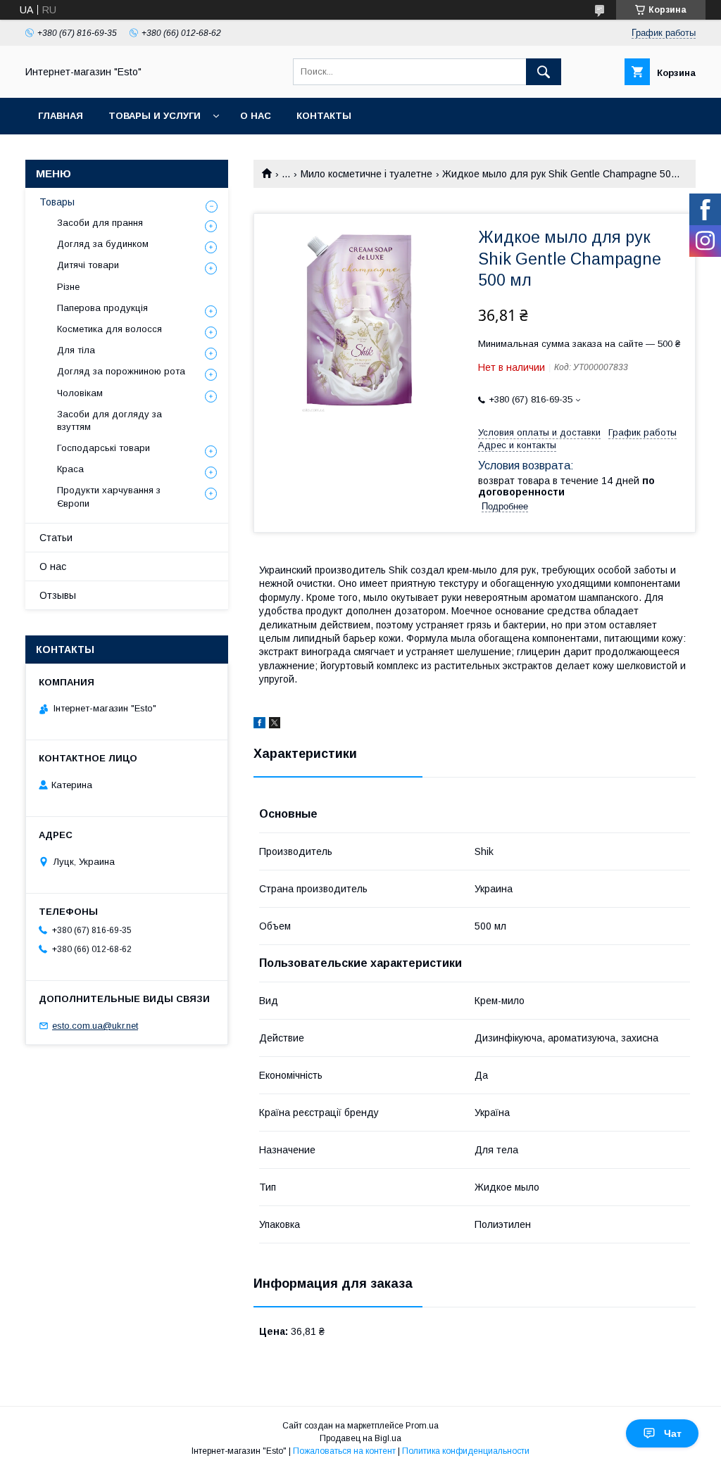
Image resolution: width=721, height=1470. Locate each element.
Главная (60, 115)
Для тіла (76, 350)
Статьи (56, 537)
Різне (68, 286)
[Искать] (543, 71)
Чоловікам (80, 393)
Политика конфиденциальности (465, 1451)
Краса (70, 469)
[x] (274, 724)
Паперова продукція (102, 308)
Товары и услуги (154, 115)
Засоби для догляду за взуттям (109, 420)
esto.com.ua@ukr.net (95, 1025)
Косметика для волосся (109, 329)
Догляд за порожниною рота (121, 371)
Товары (57, 202)
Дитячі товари (88, 265)
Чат (673, 1433)
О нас (255, 115)
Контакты (323, 115)
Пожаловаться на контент (344, 1451)
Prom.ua (422, 1426)
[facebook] (259, 724)
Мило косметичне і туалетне (366, 173)
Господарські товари (103, 448)
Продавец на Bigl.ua (360, 1438)
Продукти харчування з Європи (109, 496)
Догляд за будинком (103, 244)
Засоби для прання (100, 222)
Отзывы (57, 595)
